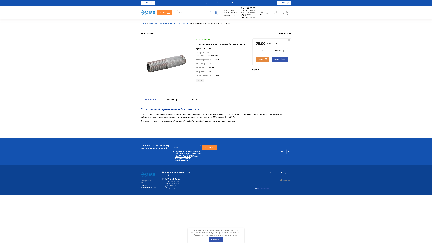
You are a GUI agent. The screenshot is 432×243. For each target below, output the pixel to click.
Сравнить (277, 51)
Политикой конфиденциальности (185, 156)
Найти (210, 12)
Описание (150, 99)
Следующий (283, 33)
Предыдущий (149, 33)
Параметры (173, 99)
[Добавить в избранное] (289, 40)
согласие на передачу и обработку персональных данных (188, 152)
